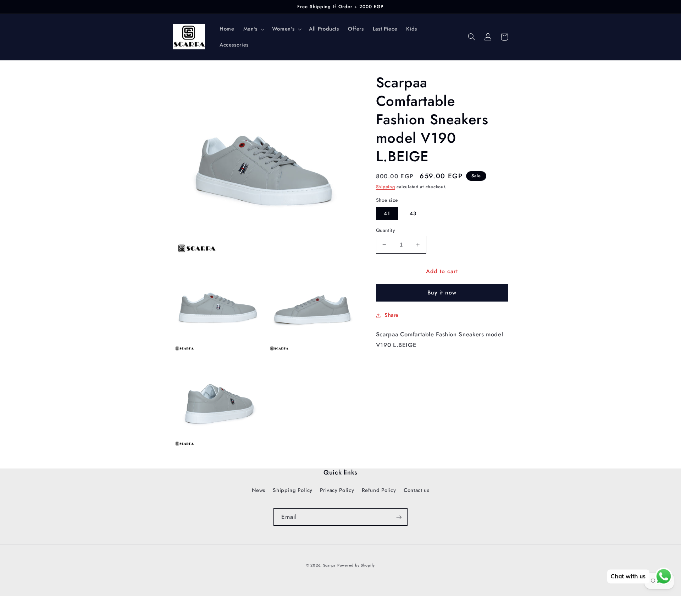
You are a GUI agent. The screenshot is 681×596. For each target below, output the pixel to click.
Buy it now (442, 292)
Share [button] (391, 315)
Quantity (385, 230)
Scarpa (329, 565)
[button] (253, 29)
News (259, 490)
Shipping (385, 187)
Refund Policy (379, 490)
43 (413, 213)
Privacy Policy (337, 490)
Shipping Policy (292, 490)
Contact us (416, 490)
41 (387, 213)
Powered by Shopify (356, 565)
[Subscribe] (399, 517)
